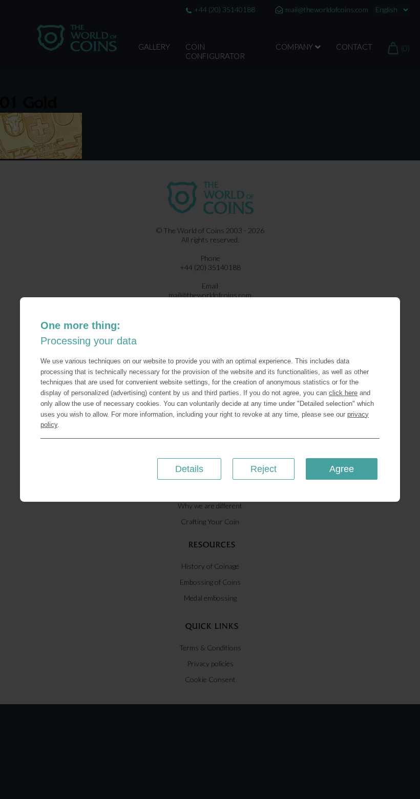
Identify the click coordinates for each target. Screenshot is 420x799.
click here (343, 393)
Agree (341, 469)
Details (189, 469)
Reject (263, 469)
